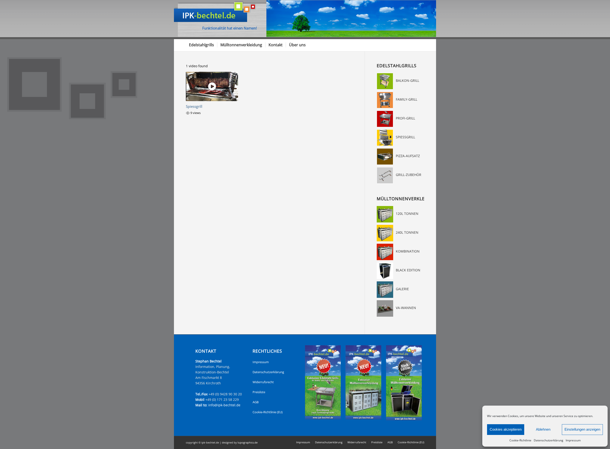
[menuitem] (201, 45)
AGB (256, 402)
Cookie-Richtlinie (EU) (268, 412)
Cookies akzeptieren (506, 429)
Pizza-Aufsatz (408, 156)
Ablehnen (543, 429)
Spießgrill (405, 137)
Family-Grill (406, 99)
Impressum (573, 440)
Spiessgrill (194, 106)
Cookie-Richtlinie (520, 440)
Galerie (402, 289)
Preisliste (259, 392)
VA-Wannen (406, 307)
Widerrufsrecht (263, 382)
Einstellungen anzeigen (582, 429)
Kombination (408, 251)
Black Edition (408, 270)
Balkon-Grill (407, 80)
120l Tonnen (407, 213)
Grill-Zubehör (408, 174)
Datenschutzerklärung (548, 440)
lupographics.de (248, 442)
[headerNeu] (305, 18)
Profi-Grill (405, 118)
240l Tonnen (407, 232)
